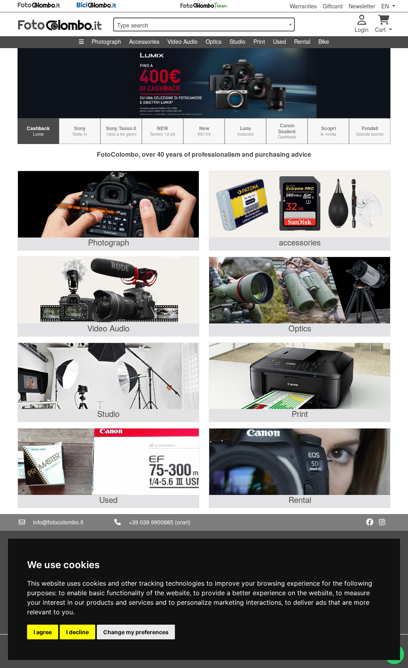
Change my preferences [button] (136, 632)
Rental (302, 41)
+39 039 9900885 (151, 522)
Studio (237, 41)
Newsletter (362, 6)
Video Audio (182, 41)
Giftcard (333, 6)
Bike (323, 41)
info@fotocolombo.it (58, 522)
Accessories (144, 41)
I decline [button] (77, 632)
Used (279, 41)
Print (259, 41)
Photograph (106, 41)
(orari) (182, 522)
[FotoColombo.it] (61, 24)
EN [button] (385, 6)
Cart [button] (381, 29)
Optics (214, 41)
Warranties (303, 6)
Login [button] (362, 29)
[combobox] (204, 24)
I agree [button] (42, 632)
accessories (300, 242)
